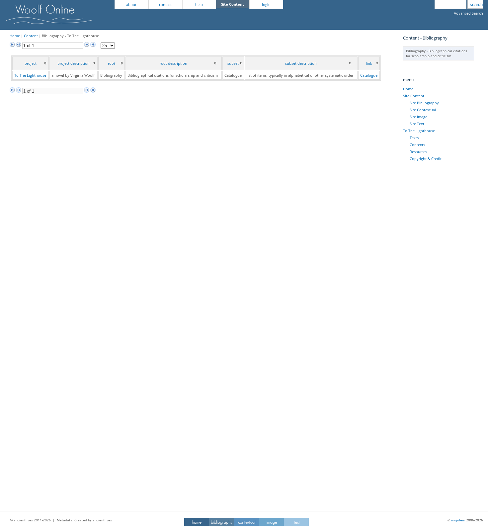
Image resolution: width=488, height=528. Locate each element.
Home (15, 35)
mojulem (458, 520)
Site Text (417, 123)
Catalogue (368, 75)
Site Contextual (423, 109)
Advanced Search (468, 13)
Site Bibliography (424, 102)
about (131, 4)
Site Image (418, 116)
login (266, 4)
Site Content (413, 95)
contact (165, 4)
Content (31, 35)
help (199, 4)
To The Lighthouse (30, 75)
